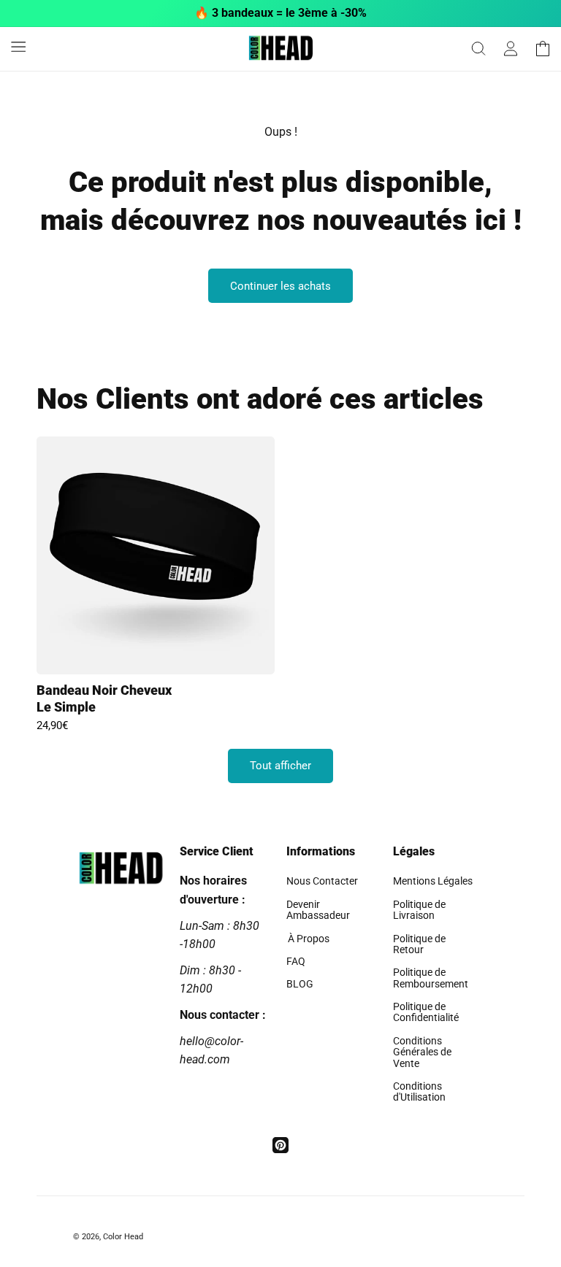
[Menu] (18, 46)
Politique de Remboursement (430, 977)
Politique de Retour (419, 944)
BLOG (299, 984)
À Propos (307, 938)
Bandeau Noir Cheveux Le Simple (104, 698)
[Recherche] (478, 49)
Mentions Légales (433, 881)
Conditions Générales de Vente (422, 1052)
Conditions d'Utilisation (419, 1091)
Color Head (123, 1236)
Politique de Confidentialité (426, 1012)
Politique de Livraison (419, 909)
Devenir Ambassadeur (318, 909)
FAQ (295, 961)
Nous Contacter (322, 881)
